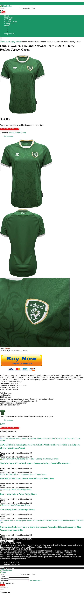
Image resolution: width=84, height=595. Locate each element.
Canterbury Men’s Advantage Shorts (17, 509)
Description (8, 136)
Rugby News (9, 34)
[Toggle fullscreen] (5, 587)
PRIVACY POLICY (11, 562)
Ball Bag (7, 20)
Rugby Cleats (14, 28)
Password (4, 581)
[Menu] (1, 38)
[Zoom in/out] (7, 587)
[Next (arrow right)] (3, 589)
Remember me (8, 583)
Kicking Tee (8, 24)
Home (6, 16)
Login (2, 585)
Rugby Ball (8, 18)
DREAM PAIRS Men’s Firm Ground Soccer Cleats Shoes (27, 478)
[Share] (3, 587)
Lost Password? (35, 581)
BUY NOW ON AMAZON (9, 129)
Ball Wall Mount (10, 22)
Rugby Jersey (14, 30)
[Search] (34, 8)
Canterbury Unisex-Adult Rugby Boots (18, 494)
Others (7, 26)
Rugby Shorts (14, 32)
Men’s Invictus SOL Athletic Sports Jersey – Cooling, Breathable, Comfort (35, 463)
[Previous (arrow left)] (1, 589)
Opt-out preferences (12, 564)
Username (4, 578)
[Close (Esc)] (1, 587)
